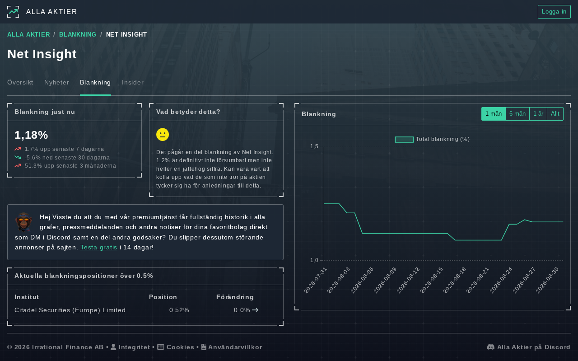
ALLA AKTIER (28, 35)
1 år (538, 113)
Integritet (133, 347)
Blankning (95, 82)
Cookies (179, 347)
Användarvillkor (234, 347)
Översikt (20, 82)
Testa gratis (98, 247)
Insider (133, 82)
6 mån (517, 113)
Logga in (554, 11)
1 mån (493, 113)
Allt (555, 113)
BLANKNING (78, 35)
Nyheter (56, 82)
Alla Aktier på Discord (533, 347)
